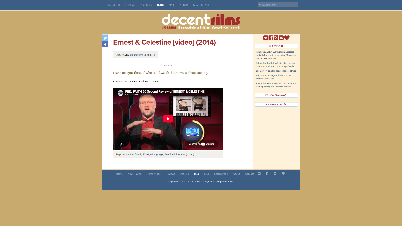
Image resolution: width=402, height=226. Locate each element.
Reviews (130, 5)
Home (119, 173)
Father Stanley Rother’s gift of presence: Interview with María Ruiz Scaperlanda (275, 64)
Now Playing (134, 173)
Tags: (119, 154)
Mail (171, 5)
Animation (128, 154)
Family (138, 154)
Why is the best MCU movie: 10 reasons (273, 76)
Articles (146, 5)
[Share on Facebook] (105, 44)
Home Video (112, 5)
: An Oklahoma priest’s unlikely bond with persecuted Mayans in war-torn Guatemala (276, 55)
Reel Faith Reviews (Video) (179, 154)
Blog (160, 5)
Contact (249, 173)
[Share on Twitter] (105, 38)
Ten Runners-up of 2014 (142, 55)
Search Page (201, 5)
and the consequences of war (276, 70)
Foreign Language (153, 154)
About (184, 5)
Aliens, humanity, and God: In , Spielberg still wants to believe (276, 84)
